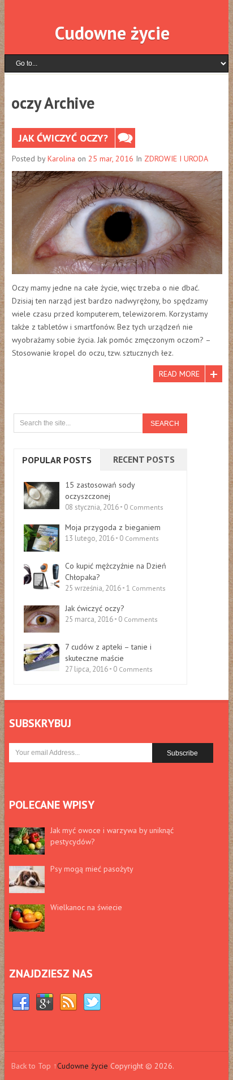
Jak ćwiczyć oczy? (63, 137)
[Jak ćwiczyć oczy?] (117, 222)
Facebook (21, 1002)
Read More (179, 374)
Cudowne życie (112, 33)
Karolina (61, 158)
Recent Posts (144, 459)
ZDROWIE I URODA (176, 158)
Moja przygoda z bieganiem (113, 527)
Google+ (45, 1002)
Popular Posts (57, 460)
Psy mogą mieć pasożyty (91, 869)
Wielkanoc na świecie (86, 907)
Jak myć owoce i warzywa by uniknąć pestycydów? (112, 836)
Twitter (92, 1002)
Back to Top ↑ (34, 1066)
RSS (68, 1002)
